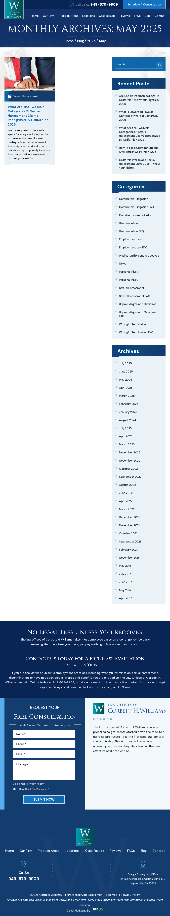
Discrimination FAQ (131, 231)
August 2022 (127, 485)
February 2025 (128, 404)
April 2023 (125, 436)
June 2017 (125, 582)
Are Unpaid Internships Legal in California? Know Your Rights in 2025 (139, 100)
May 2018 (125, 566)
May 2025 (125, 379)
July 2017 (125, 574)
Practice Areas (68, 16)
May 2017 (125, 590)
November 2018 (129, 557)
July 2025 (125, 363)
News (122, 263)
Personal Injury (128, 271)
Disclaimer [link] (95, 895)
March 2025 (127, 396)
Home (35, 16)
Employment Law (130, 239)
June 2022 (126, 493)
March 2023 (127, 444)
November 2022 (129, 460)
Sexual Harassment (25, 96)
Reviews (125, 16)
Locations (88, 16)
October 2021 (128, 533)
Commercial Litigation (133, 199)
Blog (148, 16)
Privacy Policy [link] (130, 895)
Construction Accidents (135, 215)
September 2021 (130, 541)
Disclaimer (19, 784)
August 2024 (127, 420)
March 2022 (127, 509)
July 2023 (125, 428)
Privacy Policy (35, 784)
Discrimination (128, 223)
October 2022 (128, 469)
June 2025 (126, 371)
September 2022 (130, 476)
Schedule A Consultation (144, 4)
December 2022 (129, 452)
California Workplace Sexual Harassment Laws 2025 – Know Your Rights (139, 164)
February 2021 (128, 549)
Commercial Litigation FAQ (136, 207)
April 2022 (125, 501)
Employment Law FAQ (133, 247)
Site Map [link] (111, 895)
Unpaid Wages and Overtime (137, 304)
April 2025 (126, 388)
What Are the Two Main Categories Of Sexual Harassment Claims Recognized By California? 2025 (28, 116)
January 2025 (128, 412)
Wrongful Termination (133, 324)
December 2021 (129, 517)
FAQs (137, 16)
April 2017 (125, 598)
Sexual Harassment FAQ (134, 296)
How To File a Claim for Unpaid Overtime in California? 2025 (138, 150)
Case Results (107, 16)
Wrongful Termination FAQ (136, 332)
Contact (160, 16)
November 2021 (129, 525)
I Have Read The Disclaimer (33, 789)
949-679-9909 (104, 4)
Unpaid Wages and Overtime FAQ (137, 314)
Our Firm (48, 16)
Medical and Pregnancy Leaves (139, 255)
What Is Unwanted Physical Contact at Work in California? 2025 (138, 116)
